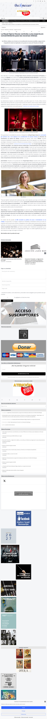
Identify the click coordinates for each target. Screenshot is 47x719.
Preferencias (23, 714)
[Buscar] (43, 18)
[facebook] (33, 1)
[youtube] (40, 1)
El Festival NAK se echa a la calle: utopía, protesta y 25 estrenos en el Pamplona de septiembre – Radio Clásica (22, 415)
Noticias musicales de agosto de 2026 (9, 445)
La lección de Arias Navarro (10, 424)
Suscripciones (23, 329)
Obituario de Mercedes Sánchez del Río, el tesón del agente (13, 470)
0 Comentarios (8, 261)
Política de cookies (17, 717)
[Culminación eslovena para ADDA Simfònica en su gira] (11, 242)
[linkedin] (42, 1)
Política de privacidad (24, 717)
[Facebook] (2, 400)
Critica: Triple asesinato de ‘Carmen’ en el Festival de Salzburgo (19, 422)
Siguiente (43, 27)
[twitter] (35, 1)
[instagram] (38, 1)
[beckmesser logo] (23, 2)
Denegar (23, 710)
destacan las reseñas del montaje (31, 106)
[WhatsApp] (25, 400)
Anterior (4, 27)
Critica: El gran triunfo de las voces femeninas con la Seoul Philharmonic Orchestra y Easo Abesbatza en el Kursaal (22, 431)
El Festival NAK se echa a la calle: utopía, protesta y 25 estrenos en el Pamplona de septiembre (19, 449)
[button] (45, 701)
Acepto (23, 707)
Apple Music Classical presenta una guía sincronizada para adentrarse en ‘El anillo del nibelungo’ (24, 412)
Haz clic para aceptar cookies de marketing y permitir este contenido (23, 493)
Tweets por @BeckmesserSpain (23, 493)
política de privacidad (25, 377)
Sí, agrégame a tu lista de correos (22, 297)
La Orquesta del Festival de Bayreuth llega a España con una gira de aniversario (25, 419)
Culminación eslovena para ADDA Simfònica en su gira (12, 435)
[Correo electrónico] (40, 400)
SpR (3, 29)
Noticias (19, 29)
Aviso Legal (31, 717)
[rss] (44, 1)
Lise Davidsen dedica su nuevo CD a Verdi (9, 453)
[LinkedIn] (17, 400)
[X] (9, 400)
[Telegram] (32, 400)
